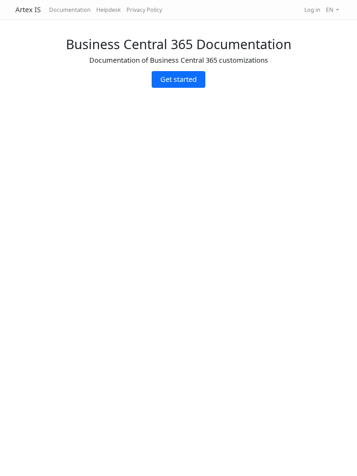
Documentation (70, 10)
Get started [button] (178, 79)
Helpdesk (108, 10)
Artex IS (28, 9)
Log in (312, 10)
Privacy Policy (144, 10)
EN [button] (330, 10)
